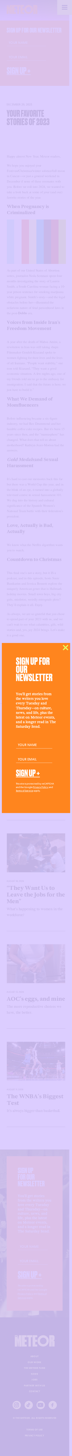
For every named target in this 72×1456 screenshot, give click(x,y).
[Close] (65, 647)
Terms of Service (24, 790)
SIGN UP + (28, 773)
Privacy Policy (40, 787)
